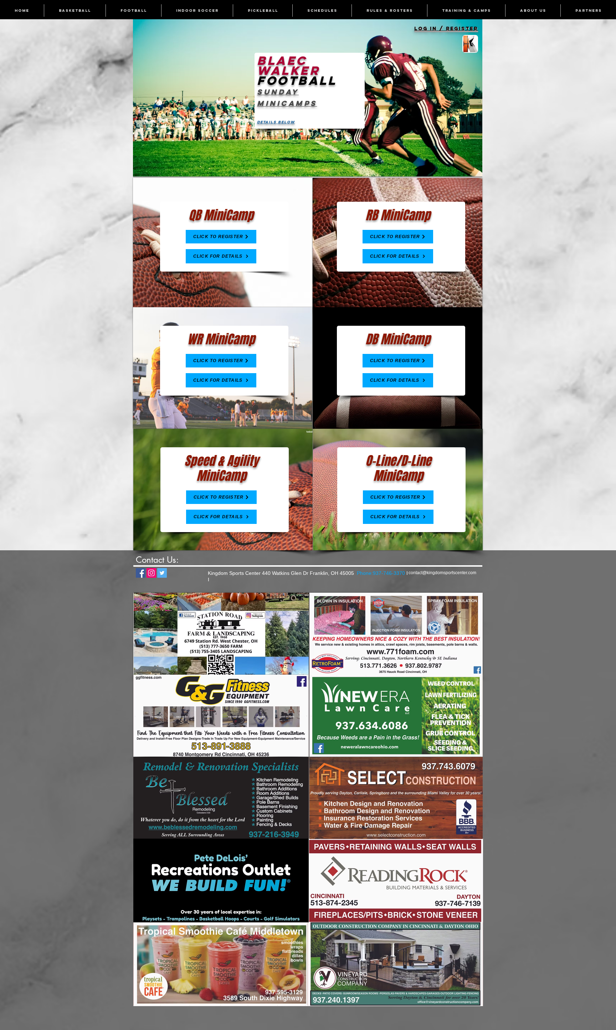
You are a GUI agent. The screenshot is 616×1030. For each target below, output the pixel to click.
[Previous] (143, 97)
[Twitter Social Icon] (162, 573)
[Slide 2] (308, 165)
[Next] (472, 97)
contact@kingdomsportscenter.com (442, 572)
